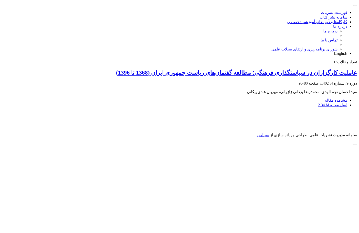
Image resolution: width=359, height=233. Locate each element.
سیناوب (263, 135)
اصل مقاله (332, 105)
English (340, 53)
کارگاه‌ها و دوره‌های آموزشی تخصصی (317, 22)
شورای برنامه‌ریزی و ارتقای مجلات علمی (304, 49)
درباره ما (340, 26)
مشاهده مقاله (336, 100)
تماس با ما (329, 40)
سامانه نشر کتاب (333, 17)
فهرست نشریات (334, 12)
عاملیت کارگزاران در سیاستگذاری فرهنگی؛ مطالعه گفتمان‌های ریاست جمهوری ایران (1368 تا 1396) (236, 72)
